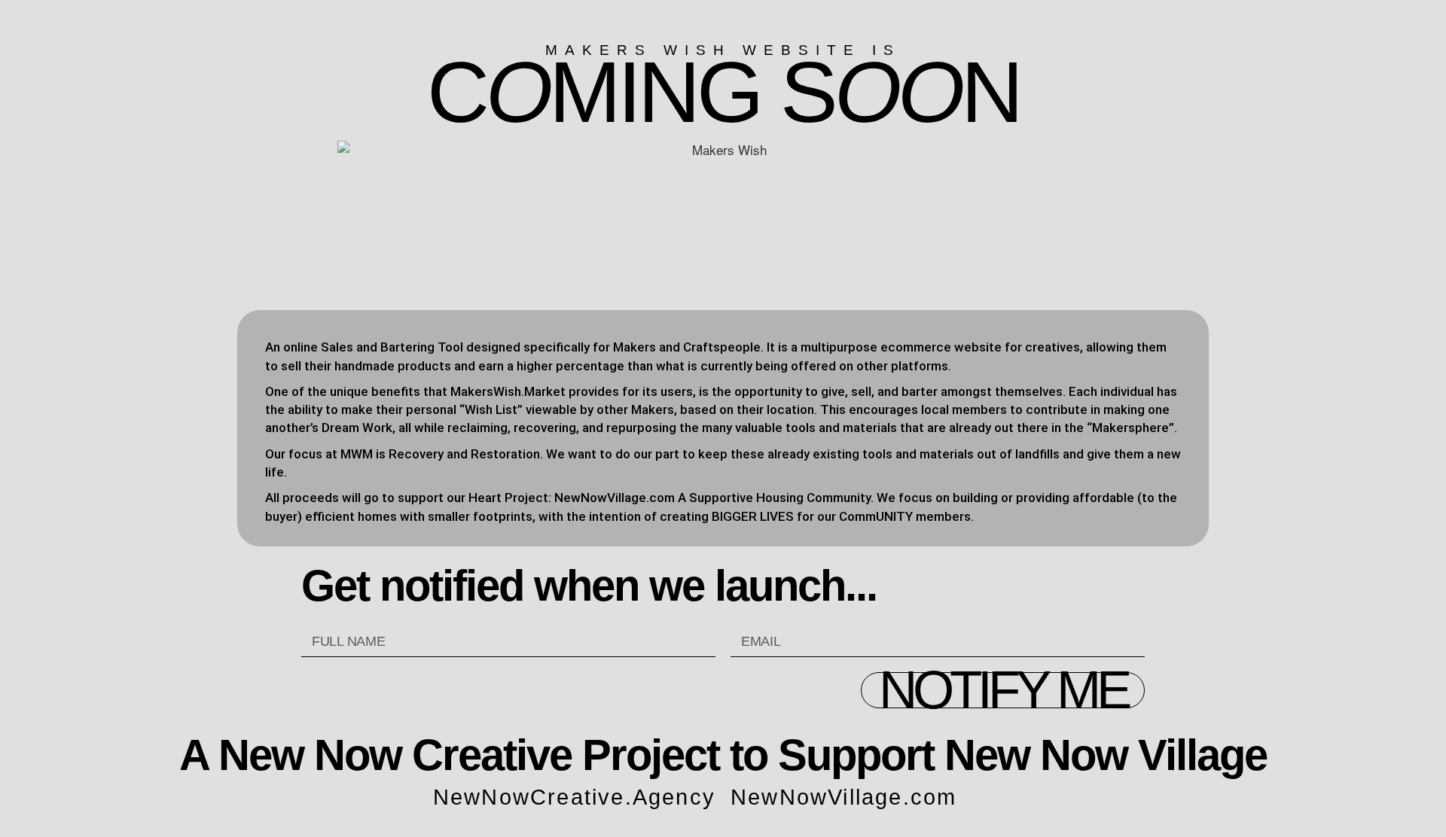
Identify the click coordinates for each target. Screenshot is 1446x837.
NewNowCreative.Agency (574, 797)
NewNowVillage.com (843, 797)
